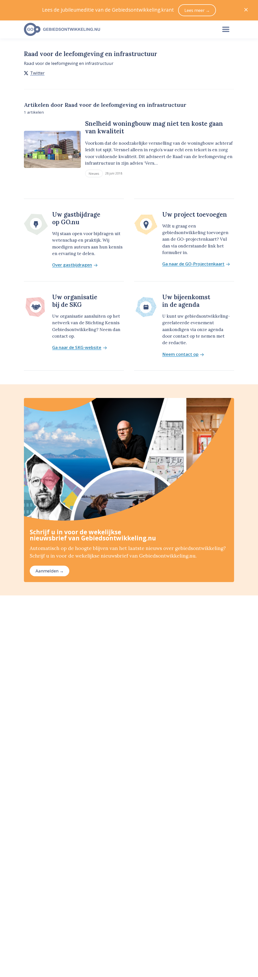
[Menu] (225, 29)
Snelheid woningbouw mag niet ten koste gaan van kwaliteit (154, 127)
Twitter (37, 73)
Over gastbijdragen (72, 265)
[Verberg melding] (246, 10)
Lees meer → (197, 10)
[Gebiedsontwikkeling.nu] (118, 29)
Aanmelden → (50, 571)
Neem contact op (180, 354)
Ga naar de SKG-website (76, 347)
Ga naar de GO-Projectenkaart (193, 264)
